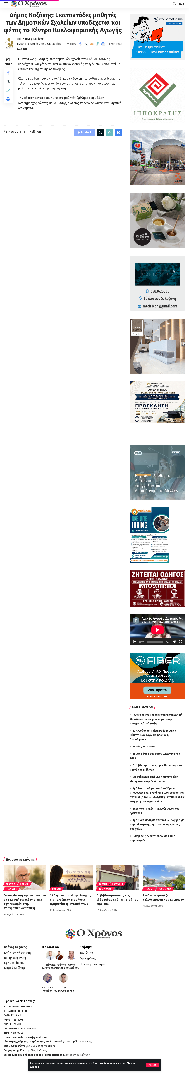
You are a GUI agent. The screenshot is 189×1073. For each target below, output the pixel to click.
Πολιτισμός (105, 889)
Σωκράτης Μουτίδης (59, 966)
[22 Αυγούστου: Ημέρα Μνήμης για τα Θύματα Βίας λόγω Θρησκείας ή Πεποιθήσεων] (71, 877)
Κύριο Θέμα (164, 889)
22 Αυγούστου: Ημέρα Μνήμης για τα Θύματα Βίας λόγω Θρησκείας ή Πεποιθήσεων (153, 735)
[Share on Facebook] (80, 44)
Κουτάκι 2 (11, 889)
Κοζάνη (24, 884)
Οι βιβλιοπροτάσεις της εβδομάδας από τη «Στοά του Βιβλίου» (117, 900)
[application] (157, 629)
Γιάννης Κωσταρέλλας (50, 966)
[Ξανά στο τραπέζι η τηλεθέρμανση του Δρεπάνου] (164, 877)
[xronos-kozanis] (29, 4)
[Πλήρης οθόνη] (180, 641)
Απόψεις (10, 884)
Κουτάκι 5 (117, 884)
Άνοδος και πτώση (143, 746)
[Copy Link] (97, 44)
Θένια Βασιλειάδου (71, 966)
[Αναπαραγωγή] (134, 641)
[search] (174, 4)
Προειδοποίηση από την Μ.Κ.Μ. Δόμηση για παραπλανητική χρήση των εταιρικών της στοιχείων (157, 825)
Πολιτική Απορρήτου (105, 1063)
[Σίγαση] (174, 641)
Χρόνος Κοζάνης (33, 39)
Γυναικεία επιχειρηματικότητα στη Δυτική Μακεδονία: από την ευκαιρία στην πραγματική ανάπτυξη (156, 719)
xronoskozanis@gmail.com (30, 1037)
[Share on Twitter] (85, 44)
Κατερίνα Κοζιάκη (47, 989)
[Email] (91, 44)
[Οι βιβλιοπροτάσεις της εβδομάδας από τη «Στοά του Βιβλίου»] (117, 877)
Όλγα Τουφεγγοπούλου (63, 989)
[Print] (103, 44)
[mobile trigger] (7, 4)
